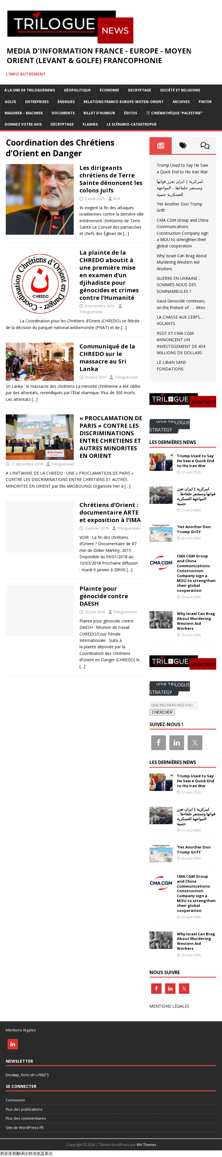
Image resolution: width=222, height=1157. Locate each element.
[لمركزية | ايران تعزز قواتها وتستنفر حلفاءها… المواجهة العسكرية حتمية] (161, 500)
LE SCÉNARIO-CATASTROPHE (132, 124)
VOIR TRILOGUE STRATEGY (169, 426)
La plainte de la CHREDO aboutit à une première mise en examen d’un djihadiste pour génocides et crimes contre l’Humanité (109, 275)
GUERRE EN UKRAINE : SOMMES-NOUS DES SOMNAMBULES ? (178, 285)
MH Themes (146, 1144)
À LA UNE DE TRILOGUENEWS (29, 90)
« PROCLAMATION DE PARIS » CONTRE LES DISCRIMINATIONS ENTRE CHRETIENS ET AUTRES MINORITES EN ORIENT (110, 437)
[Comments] (205, 145)
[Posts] (160, 145)
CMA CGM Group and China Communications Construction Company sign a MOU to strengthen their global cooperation (182, 233)
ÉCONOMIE (109, 90)
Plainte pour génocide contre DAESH (103, 596)
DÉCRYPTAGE (62, 124)
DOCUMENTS (63, 113)
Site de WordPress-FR (25, 1127)
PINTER (205, 101)
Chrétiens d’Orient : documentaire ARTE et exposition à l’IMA (110, 512)
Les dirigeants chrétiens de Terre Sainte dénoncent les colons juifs (111, 179)
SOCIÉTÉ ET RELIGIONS (180, 90)
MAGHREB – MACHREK (24, 113)
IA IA (116, 198)
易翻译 (18, 1153)
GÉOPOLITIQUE (77, 90)
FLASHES (90, 124)
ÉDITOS (130, 113)
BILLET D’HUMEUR (99, 113)
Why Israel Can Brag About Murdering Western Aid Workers (182, 262)
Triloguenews (91, 311)
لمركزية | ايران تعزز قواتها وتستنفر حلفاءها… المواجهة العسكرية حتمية (180, 188)
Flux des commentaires (26, 1118)
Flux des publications (24, 1109)
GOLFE (10, 101)
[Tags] (183, 145)
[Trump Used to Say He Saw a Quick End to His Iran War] (161, 467)
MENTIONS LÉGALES (169, 1006)
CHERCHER (162, 712)
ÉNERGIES (66, 101)
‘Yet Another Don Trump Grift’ (194, 529)
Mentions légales (21, 1030)
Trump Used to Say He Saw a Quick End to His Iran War (195, 460)
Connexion (15, 1100)
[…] (126, 233)
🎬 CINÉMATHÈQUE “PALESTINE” (174, 113)
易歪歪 (6, 1153)
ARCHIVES (181, 101)
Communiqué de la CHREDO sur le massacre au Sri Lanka (107, 357)
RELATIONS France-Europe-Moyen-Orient (124, 101)
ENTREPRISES (37, 101)
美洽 (49, 1153)
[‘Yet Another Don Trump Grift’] (161, 538)
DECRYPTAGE (139, 90)
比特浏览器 (34, 1153)
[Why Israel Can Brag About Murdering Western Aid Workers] (161, 625)
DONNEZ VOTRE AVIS (23, 124)
